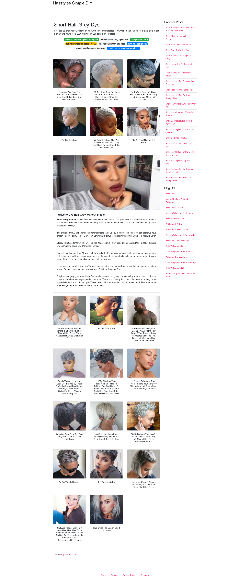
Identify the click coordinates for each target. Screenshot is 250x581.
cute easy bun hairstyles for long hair (82, 39)
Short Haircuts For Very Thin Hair (179, 145)
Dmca (103, 575)
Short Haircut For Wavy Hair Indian (178, 74)
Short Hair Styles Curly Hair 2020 (178, 162)
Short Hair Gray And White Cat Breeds (180, 114)
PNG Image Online (174, 207)
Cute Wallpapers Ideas (176, 246)
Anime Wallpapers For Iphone (179, 213)
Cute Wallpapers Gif (175, 267)
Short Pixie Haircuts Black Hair (179, 89)
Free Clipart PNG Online (177, 229)
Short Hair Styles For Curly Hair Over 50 (180, 131)
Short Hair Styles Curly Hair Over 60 (181, 105)
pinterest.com (69, 554)
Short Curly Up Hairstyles (177, 137)
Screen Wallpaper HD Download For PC (180, 275)
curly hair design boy (137, 43)
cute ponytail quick (139, 39)
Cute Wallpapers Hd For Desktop (181, 262)
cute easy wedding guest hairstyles (89, 48)
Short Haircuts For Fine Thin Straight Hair (179, 179)
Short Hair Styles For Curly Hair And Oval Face (180, 153)
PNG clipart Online (174, 224)
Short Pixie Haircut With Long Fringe (179, 37)
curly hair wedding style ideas (114, 39)
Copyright (144, 575)
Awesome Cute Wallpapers (178, 240)
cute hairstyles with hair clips (112, 43)
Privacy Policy (129, 575)
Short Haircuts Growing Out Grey (178, 57)
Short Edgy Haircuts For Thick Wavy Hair (179, 122)
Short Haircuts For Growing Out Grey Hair (180, 83)
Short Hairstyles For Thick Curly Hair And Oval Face (180, 29)
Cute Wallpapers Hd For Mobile (180, 251)
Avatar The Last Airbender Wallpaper (178, 200)
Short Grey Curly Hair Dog (178, 50)
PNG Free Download (175, 218)
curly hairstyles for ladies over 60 (81, 43)
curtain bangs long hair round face (123, 48)
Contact (114, 575)
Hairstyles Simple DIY (72, 2)
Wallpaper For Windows (176, 257)
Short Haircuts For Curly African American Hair (180, 170)
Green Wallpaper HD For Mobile (180, 235)
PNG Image (171, 193)
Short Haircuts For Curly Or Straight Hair (178, 97)
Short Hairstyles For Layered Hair (179, 66)
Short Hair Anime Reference (178, 44)
